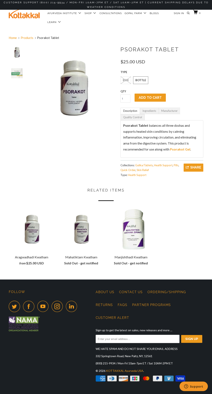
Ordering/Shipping (166, 292)
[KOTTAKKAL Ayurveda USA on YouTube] (44, 306)
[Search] (188, 13)
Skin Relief (143, 170)
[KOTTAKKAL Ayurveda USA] (25, 12)
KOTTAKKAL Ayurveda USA (124, 370)
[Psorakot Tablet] (73, 87)
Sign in (179, 13)
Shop (88, 13)
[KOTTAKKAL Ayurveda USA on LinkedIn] (73, 306)
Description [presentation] (130, 110)
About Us (105, 292)
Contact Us (131, 292)
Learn (52, 22)
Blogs (154, 13)
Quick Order (127, 170)
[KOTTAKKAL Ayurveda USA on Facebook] (30, 306)
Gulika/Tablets (144, 165)
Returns (104, 305)
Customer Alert (112, 318)
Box (126, 80)
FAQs (122, 305)
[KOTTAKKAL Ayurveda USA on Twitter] (15, 306)
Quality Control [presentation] (132, 117)
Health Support (163, 165)
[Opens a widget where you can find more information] (193, 387)
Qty (123, 91)
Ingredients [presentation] (149, 110)
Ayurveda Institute (62, 13)
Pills (176, 165)
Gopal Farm (134, 13)
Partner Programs (151, 305)
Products (27, 38)
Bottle (140, 80)
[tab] (130, 111)
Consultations (111, 13)
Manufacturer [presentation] (169, 110)
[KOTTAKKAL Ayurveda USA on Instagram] (58, 306)
